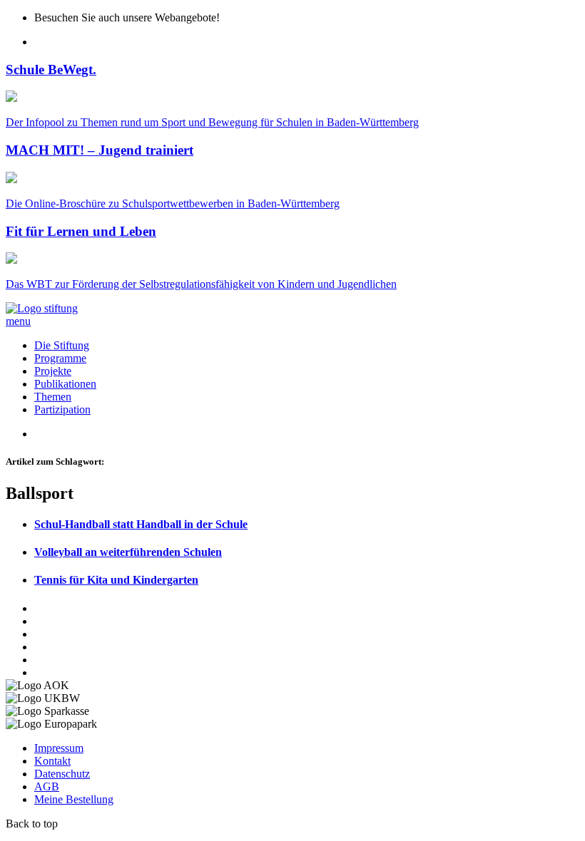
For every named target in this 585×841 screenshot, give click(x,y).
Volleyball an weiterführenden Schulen (128, 552)
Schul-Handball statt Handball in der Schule (141, 524)
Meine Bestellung (73, 799)
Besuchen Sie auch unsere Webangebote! (127, 17)
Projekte (52, 371)
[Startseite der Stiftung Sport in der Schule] (42, 308)
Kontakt (52, 761)
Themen (52, 397)
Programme (60, 358)
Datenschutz (62, 774)
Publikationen (65, 384)
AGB (46, 786)
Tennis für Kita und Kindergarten (116, 580)
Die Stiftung (61, 345)
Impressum (58, 748)
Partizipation (62, 409)
